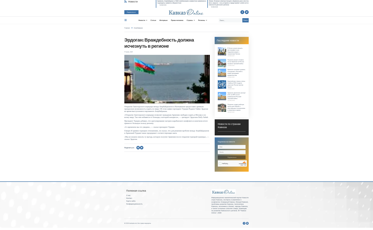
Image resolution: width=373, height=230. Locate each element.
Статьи (153, 20)
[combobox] (230, 20)
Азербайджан (138, 28)
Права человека (177, 20)
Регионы (201, 20)
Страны (190, 20)
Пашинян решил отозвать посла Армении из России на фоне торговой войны (235, 61)
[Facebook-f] (242, 12)
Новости (142, 20)
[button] (138, 147)
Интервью (163, 20)
